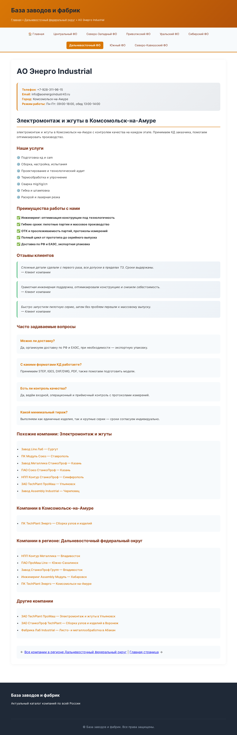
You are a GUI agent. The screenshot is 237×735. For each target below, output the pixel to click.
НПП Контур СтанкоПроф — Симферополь (52, 477)
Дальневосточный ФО (85, 45)
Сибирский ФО (198, 34)
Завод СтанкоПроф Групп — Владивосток (52, 570)
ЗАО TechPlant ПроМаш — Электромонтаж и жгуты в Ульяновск (68, 616)
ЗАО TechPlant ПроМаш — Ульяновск (48, 484)
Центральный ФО (65, 34)
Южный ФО (118, 45)
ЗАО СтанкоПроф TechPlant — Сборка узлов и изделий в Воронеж (69, 623)
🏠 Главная (36, 34)
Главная (16, 19)
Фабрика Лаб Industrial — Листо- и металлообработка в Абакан (68, 630)
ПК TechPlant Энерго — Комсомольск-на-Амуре (56, 583)
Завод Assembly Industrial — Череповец (50, 491)
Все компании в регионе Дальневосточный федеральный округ (75, 652)
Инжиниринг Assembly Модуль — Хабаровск (54, 577)
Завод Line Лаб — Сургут (39, 449)
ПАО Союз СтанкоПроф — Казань (45, 470)
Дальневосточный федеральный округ (49, 19)
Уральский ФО (169, 34)
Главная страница (144, 652)
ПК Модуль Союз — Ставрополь (45, 456)
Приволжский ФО (138, 34)
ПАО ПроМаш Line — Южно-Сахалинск (49, 563)
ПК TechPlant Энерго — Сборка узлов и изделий (56, 523)
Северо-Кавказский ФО (151, 45)
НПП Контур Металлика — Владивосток (50, 556)
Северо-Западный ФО (101, 34)
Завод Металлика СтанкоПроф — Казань (51, 463)
